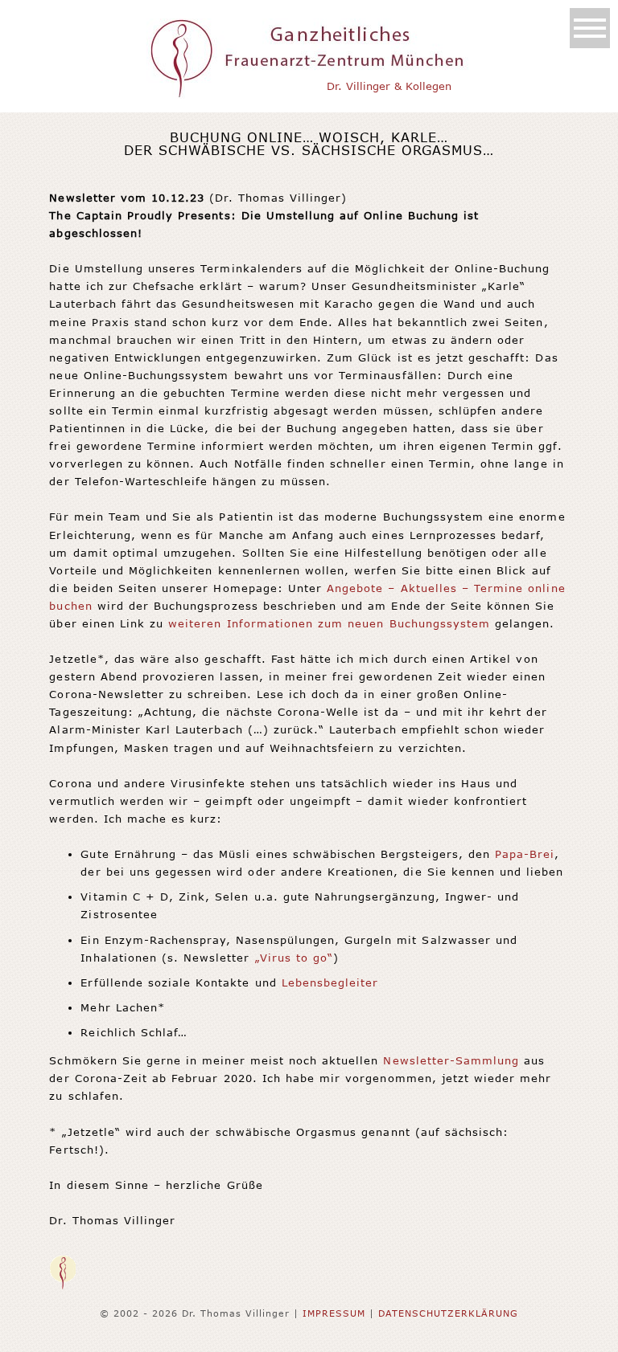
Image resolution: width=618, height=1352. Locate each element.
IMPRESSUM (334, 1313)
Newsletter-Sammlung (451, 1060)
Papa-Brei (524, 854)
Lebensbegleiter (330, 982)
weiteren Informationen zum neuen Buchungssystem (329, 623)
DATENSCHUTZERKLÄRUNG (448, 1313)
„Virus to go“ (294, 957)
